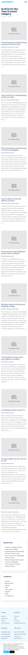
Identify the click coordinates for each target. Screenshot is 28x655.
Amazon (7, 581)
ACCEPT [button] (6, 652)
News (6, 594)
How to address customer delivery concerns (11, 199)
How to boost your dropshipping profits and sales (13, 96)
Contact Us (17, 621)
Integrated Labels (6, 632)
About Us (16, 616)
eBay (6, 587)
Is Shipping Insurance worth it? (13, 410)
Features (3, 616)
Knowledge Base (5, 634)
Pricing (3, 621)
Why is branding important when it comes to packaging (14, 149)
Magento (7, 592)
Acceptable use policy (19, 623)
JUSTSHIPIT (7, 2)
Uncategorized (9, 596)
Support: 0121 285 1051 (20, 634)
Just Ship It (3, 16)
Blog (15, 618)
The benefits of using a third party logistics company (12, 358)
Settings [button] (17, 649)
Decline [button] (12, 652)
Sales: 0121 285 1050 (19, 632)
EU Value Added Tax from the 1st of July (13, 460)
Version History (5, 623)
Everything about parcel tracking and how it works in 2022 (14, 43)
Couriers (9, 47)
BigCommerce (9, 583)
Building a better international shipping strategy (13, 305)
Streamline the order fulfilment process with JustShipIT (13, 252)
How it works (15, 47)
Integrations (4, 618)
